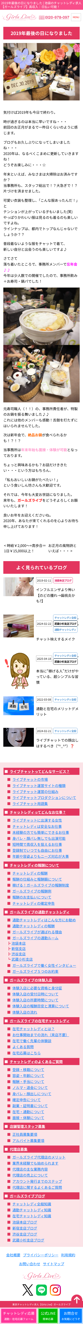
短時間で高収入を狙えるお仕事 (37, 844)
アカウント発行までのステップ (37, 1181)
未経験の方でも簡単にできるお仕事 (40, 832)
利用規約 (68, 1254)
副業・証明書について (30, 1105)
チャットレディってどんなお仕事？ (38, 812)
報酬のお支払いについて (31, 897)
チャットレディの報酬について (34, 865)
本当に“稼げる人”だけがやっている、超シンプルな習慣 (57, 676)
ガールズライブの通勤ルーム (35, 937)
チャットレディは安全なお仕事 (37, 826)
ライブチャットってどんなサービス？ (40, 771)
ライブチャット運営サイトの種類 (39, 785)
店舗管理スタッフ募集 (27, 1126)
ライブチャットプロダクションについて (44, 797)
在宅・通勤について (28, 1111)
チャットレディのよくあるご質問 (36, 1061)
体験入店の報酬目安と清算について (40, 1006)
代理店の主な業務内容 (30, 1169)
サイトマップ (53, 1263)
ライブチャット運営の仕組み (35, 791)
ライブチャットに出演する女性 (37, 820)
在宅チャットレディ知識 (31, 1215)
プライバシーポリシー (40, 1254)
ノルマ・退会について (30, 1087)
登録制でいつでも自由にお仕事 (37, 850)
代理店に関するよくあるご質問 (37, 1187)
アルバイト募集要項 (28, 1140)
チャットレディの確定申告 (33, 903)
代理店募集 (18, 1149)
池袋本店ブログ (24, 1222)
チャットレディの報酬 (30, 873)
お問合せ (71, 1315)
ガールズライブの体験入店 (31, 980)
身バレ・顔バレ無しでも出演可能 (39, 838)
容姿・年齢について (28, 1075)
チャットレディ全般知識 (31, 1203)
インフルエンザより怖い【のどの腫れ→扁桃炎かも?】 (55, 595)
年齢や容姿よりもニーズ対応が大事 (40, 856)
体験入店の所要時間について (35, 1000)
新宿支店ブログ (24, 1228)
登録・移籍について (28, 1069)
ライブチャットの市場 (30, 779)
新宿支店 (19, 948)
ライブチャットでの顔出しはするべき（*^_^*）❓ (57, 742)
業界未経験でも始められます (35, 1163)
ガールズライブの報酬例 (31, 891)
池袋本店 (19, 943)
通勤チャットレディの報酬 (33, 925)
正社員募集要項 (24, 1134)
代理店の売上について (30, 1175)
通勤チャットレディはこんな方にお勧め (44, 919)
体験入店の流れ (24, 1012)
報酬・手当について (28, 1081)
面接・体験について (28, 1117)
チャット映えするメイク (55, 639)
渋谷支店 (19, 953)
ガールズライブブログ (27, 1196)
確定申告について (26, 1099)
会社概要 (13, 1254)
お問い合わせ (29, 1263)
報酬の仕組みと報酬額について (37, 879)
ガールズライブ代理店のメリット (39, 1157)
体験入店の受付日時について (35, 994)
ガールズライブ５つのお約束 (35, 971)
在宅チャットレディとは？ (33, 1028)
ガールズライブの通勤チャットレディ (40, 912)
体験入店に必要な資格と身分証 (37, 988)
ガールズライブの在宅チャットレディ (40, 1020)
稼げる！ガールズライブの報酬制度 (40, 885)
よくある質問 (23, 1046)
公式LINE (48, 1315)
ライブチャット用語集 (30, 803)
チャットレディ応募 (19, 1315)
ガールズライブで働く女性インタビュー (44, 965)
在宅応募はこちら (26, 1053)
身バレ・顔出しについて (31, 1093)
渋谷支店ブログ (24, 1234)
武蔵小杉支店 (22, 959)
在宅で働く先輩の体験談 (31, 1040)
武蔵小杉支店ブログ (28, 1240)
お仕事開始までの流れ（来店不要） (40, 1034)
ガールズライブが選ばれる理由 (37, 931)
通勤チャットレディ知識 (31, 1209)
